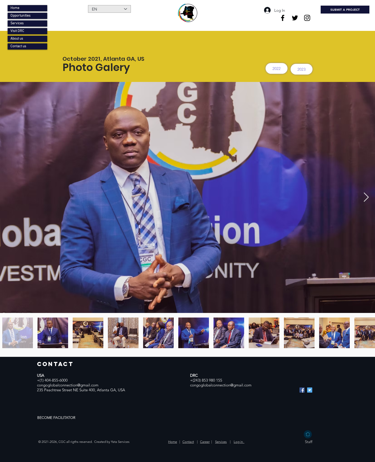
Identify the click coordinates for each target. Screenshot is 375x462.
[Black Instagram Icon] (307, 18)
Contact (188, 442)
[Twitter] (309, 390)
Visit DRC (17, 31)
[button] (56, 417)
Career (205, 442)
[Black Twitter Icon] (295, 18)
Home (14, 8)
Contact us (18, 46)
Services (17, 23)
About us (16, 39)
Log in (239, 442)
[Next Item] (366, 197)
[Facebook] (302, 390)
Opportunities (20, 16)
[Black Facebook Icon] (283, 18)
